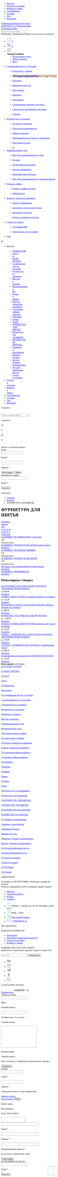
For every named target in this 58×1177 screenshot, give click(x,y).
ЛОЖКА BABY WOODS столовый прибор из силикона (28, 597)
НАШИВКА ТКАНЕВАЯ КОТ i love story (21, 537)
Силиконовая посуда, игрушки (21, 66)
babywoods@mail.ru (20, 917)
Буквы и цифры (14, 184)
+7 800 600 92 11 (19, 921)
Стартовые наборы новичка (17, 312)
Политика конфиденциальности (22, 938)
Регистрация (7, 1099)
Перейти (5, 547)
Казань (10, 896)
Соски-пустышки (15, 222)
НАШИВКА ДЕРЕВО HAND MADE (19, 558)
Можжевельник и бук (17, 150)
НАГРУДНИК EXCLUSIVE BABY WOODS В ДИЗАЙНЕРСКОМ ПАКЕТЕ (23, 587)
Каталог (10, 3)
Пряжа (15, 319)
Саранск (11, 899)
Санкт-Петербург (15, 894)
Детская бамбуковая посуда (17, 370)
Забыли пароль (19, 59)
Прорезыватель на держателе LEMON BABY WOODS (27, 656)
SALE (15, 253)
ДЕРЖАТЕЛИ (19, 251)
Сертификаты (13, 11)
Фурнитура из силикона (18, 119)
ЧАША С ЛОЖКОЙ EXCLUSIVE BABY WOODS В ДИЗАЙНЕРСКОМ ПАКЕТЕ (26, 635)
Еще (9, 236)
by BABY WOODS (16, 258)
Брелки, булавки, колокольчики (19, 362)
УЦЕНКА (17, 317)
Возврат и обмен (15, 8)
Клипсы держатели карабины (21, 198)
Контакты (11, 18)
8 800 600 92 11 (16, 26)
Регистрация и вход (21, 56)
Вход (14, 61)
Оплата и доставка (16, 6)
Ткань (15, 322)
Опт (9, 16)
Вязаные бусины (16, 356)
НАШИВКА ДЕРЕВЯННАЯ (15, 571)
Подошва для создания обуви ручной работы (22, 566)
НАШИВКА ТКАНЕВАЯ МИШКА (18, 550)
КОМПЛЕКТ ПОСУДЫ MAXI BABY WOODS (24, 615)
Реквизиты (12, 935)
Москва (10, 891)
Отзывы (10, 13)
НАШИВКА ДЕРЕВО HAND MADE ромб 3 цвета (25, 545)
